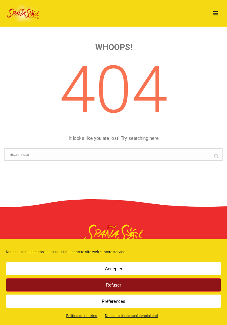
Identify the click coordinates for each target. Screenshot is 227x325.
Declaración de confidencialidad (131, 316)
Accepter (113, 268)
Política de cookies (81, 316)
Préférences (113, 301)
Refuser (113, 284)
